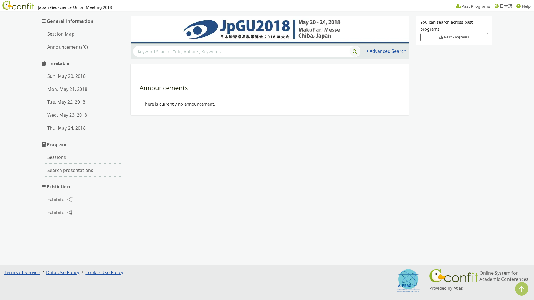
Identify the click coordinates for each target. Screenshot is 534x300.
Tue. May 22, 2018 (66, 102)
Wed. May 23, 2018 (67, 115)
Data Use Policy (62, 272)
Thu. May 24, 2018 (66, 128)
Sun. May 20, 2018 (66, 76)
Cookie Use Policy (104, 272)
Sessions (56, 157)
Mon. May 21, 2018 (67, 89)
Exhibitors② (60, 212)
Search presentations (70, 170)
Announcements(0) (67, 47)
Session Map (61, 34)
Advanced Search (388, 51)
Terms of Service (22, 272)
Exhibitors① (60, 199)
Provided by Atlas (446, 288)
